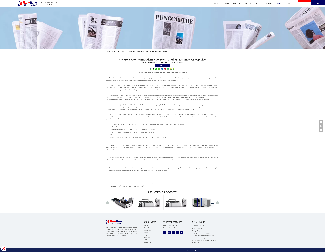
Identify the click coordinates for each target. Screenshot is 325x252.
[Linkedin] (177, 232)
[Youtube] (169, 232)
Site (182, 62)
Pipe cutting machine (113, 186)
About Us (146, 232)
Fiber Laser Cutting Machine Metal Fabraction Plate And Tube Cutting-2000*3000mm (149, 211)
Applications (147, 230)
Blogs (145, 240)
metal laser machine (199, 183)
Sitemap (184, 250)
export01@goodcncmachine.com (204, 231)
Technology (147, 237)
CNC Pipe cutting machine (169, 183)
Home (146, 225)
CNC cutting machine (151, 183)
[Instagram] (173, 232)
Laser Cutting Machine (170, 225)
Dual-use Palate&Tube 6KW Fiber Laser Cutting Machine (176, 211)
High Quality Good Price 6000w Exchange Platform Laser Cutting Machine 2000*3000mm (122, 211)
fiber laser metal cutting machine (133, 186)
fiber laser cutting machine (115, 183)
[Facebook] (164, 232)
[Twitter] (181, 232)
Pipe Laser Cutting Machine (134, 183)
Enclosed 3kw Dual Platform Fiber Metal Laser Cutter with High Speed (203, 211)
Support (146, 235)
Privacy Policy (192, 250)
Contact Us (147, 242)
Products (146, 228)
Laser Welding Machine (170, 228)
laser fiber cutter (185, 183)
